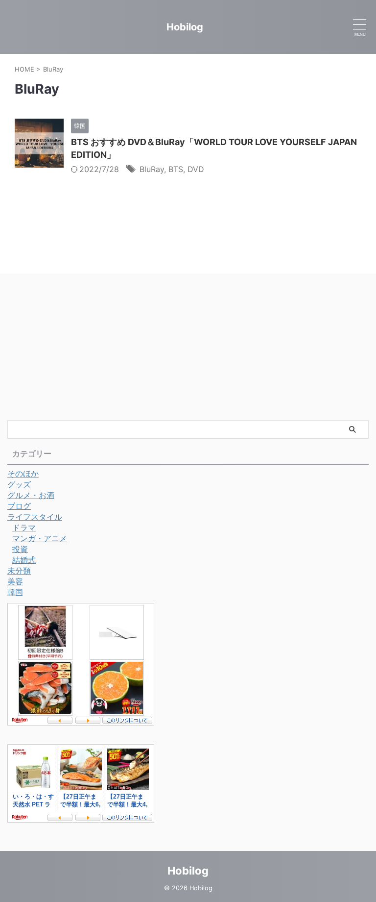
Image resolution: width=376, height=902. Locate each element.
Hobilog (184, 27)
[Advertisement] (188, 346)
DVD (196, 169)
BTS (175, 169)
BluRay (152, 169)
